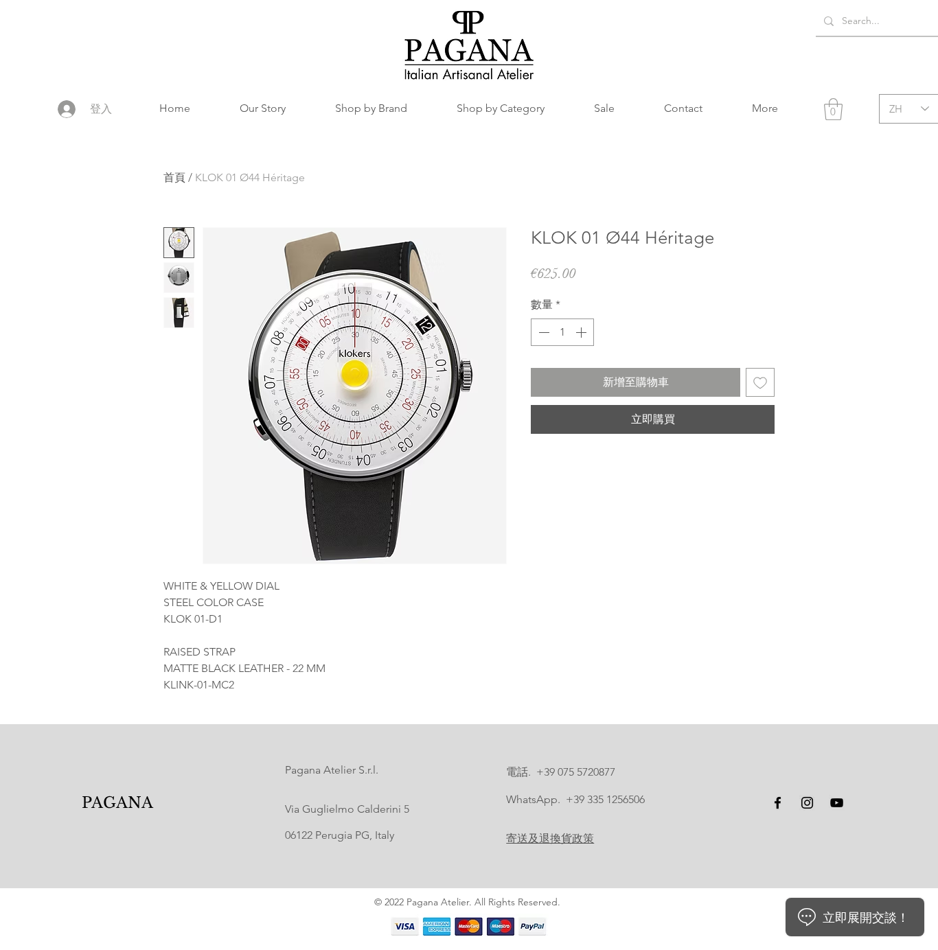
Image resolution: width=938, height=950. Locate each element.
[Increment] (582, 332)
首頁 (174, 177)
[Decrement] (542, 332)
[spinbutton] (562, 332)
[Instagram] (807, 803)
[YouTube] (837, 803)
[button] (371, 108)
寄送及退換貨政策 (550, 838)
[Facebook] (778, 803)
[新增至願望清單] (760, 382)
